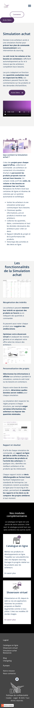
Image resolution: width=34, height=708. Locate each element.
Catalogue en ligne (10, 645)
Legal (15, 698)
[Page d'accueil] (6, 5)
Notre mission (9, 671)
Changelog (7, 661)
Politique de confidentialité (17, 695)
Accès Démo (7, 20)
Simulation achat (10, 650)
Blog (5, 658)
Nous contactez (9, 673)
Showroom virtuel (10, 648)
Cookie (8, 698)
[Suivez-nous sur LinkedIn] (17, 679)
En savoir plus (10, 620)
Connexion (17, 14)
